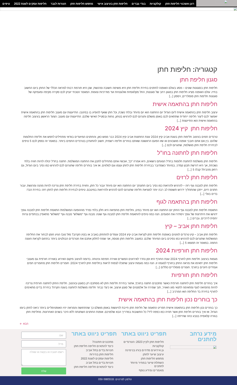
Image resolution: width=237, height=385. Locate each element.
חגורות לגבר (58, 3)
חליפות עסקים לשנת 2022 (30, 3)
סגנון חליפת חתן (198, 79)
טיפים (6, 3)
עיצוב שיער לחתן (153, 354)
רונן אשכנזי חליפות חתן (179, 3)
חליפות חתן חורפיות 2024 (186, 250)
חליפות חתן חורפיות (194, 275)
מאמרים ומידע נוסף (151, 370)
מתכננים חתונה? (102, 341)
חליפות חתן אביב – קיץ (191, 226)
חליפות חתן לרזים (196, 177)
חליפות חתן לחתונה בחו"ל (187, 152)
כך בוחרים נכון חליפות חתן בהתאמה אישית (167, 299)
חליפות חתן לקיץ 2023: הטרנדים (144, 341)
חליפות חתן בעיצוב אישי (112, 3)
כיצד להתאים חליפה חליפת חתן (93, 346)
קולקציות (155, 3)
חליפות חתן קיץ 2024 (191, 128)
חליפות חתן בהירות (101, 354)
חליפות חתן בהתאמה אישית (185, 104)
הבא (24, 323)
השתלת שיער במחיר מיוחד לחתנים (147, 364)
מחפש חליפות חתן (81, 3)
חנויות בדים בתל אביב (99, 350)
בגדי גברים (139, 3)
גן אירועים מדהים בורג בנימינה (144, 350)
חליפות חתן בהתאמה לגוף (186, 201)
